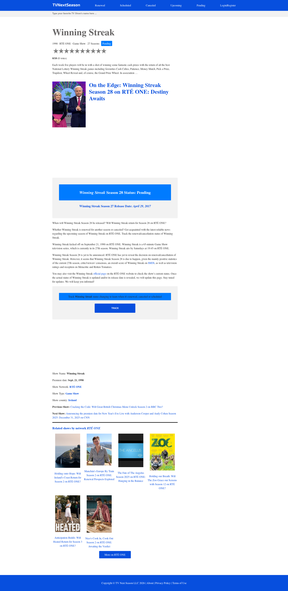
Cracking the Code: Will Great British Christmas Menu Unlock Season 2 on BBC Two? (116, 406)
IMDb (151, 263)
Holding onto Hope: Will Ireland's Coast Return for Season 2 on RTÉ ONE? (67, 477)
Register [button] (231, 5)
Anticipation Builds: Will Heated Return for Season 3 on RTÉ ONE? (67, 541)
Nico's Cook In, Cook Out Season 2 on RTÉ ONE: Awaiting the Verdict (99, 542)
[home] (66, 5)
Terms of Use (179, 583)
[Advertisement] (115, 151)
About (150, 583)
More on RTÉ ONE (115, 554)
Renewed (100, 5)
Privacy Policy (162, 583)
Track (115, 308)
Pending (201, 5)
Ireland (72, 400)
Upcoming (176, 5)
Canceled (151, 5)
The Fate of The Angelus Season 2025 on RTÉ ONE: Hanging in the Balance (131, 476)
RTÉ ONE (76, 387)
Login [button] (223, 5)
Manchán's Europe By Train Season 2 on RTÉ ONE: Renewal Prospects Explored (99, 475)
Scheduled (125, 5)
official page (99, 273)
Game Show (72, 393)
